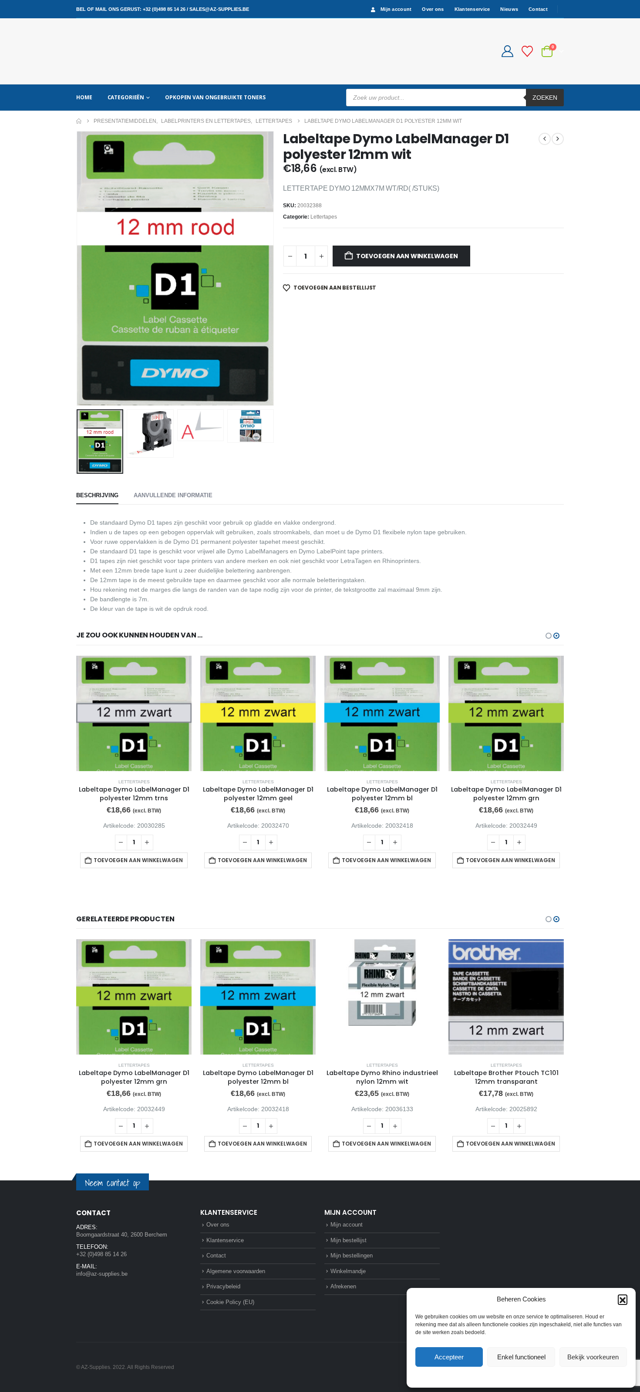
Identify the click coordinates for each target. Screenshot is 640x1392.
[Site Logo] (108, 51)
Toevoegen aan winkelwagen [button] (138, 860)
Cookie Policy (501, 1376)
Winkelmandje (348, 1271)
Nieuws (509, 9)
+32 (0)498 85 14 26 (164, 9)
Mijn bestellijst (348, 1240)
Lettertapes (323, 217)
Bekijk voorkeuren (593, 1357)
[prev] (545, 139)
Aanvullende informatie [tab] (173, 495)
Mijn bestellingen (351, 1255)
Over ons (433, 9)
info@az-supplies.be (102, 1274)
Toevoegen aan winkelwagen (407, 256)
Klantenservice (472, 9)
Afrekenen (343, 1286)
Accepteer (449, 1357)
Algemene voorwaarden (235, 1271)
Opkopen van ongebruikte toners (215, 97)
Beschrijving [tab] (97, 495)
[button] (622, 1299)
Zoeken (544, 97)
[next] (558, 139)
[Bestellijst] (527, 51)
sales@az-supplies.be (219, 9)
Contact (538, 9)
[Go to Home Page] (78, 121)
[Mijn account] (507, 51)
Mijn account (396, 9)
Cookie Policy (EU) (230, 1302)
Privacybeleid (538, 1376)
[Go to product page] (134, 713)
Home (84, 97)
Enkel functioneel (521, 1357)
